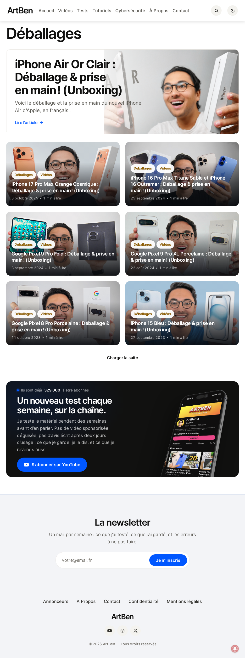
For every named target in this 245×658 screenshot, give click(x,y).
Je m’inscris (168, 560)
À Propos (158, 10)
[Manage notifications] (235, 648)
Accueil (46, 10)
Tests (83, 10)
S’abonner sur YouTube (56, 464)
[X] (135, 630)
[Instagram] (122, 630)
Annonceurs (55, 601)
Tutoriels (102, 10)
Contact (181, 10)
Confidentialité (143, 601)
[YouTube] (109, 630)
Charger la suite (122, 357)
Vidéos (65, 10)
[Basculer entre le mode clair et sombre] (232, 10)
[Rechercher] (216, 10)
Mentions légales (184, 601)
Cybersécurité (130, 10)
